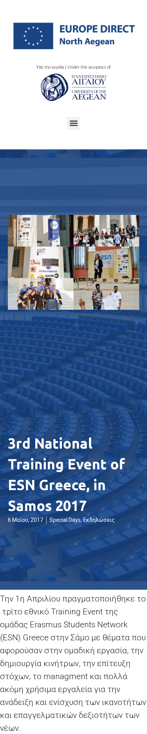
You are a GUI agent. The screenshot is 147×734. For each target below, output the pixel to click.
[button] (73, 123)
